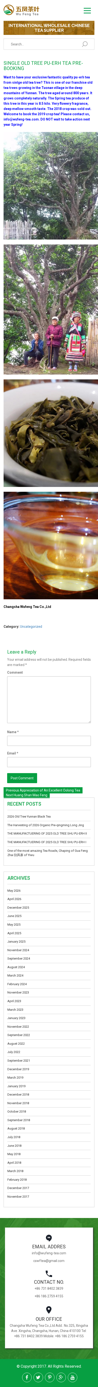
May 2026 (13, 890)
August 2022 (16, 1043)
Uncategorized (31, 626)
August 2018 (16, 1128)
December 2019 (18, 1069)
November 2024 (18, 950)
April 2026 (14, 899)
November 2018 (18, 1103)
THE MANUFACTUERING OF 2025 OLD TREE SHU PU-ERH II (47, 833)
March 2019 (15, 1077)
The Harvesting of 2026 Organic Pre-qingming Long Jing (45, 825)
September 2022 (18, 1035)
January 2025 (16, 941)
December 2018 (18, 1094)
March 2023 (15, 1009)
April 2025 (14, 933)
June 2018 (14, 1145)
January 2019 (16, 1086)
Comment (15, 672)
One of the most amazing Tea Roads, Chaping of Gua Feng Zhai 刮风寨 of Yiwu (47, 853)
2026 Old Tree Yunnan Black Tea (29, 816)
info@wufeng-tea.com (49, 1253)
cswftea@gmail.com (48, 1261)
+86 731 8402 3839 (48, 1288)
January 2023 (16, 1018)
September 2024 (18, 958)
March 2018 (15, 1171)
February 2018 (17, 1179)
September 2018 (18, 1120)
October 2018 (16, 1111)
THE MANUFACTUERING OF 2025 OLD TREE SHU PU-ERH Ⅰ (46, 842)
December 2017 (18, 1188)
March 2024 (15, 975)
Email (12, 753)
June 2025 (14, 916)
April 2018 (14, 1162)
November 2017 (18, 1196)
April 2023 (14, 1001)
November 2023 (18, 992)
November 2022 (18, 1026)
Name (13, 732)
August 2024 (16, 967)
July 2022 (13, 1052)
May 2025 (13, 924)
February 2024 (17, 984)
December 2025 (18, 907)
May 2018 (13, 1154)
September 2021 (18, 1060)
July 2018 (13, 1137)
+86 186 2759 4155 (48, 1296)
